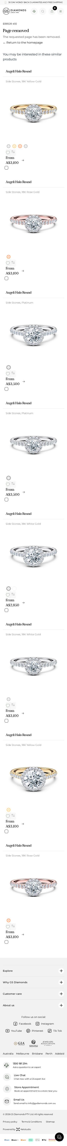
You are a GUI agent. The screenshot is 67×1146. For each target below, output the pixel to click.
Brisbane (37, 1053)
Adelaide (60, 1053)
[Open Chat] (59, 1137)
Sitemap (50, 1121)
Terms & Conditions (32, 1121)
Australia (8, 1053)
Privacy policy (10, 1121)
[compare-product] (13, 152)
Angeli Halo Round (18, 71)
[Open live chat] (34, 11)
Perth (49, 1053)
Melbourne (22, 1053)
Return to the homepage (23, 42)
